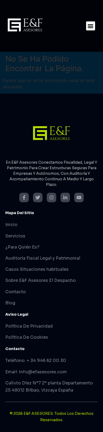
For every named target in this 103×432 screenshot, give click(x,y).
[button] (90, 26)
